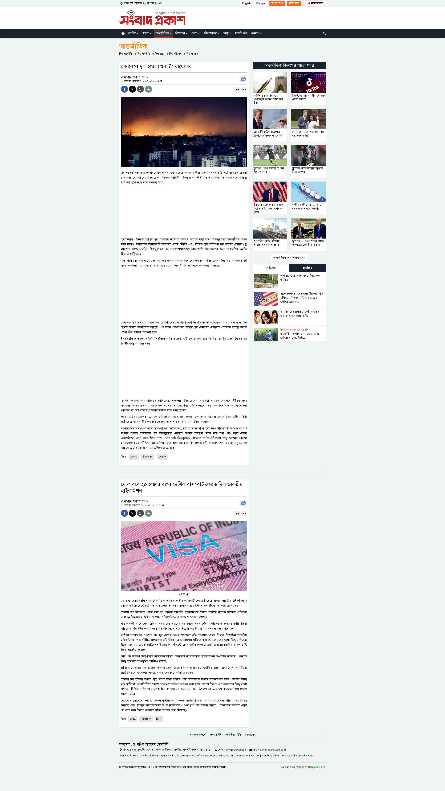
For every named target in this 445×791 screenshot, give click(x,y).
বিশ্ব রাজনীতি (125, 54)
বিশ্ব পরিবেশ (175, 54)
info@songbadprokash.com (269, 749)
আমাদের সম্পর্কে (198, 734)
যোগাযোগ (250, 734)
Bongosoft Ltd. (317, 767)
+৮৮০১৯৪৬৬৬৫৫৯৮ (235, 749)
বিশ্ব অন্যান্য (192, 54)
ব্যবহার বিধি (215, 734)
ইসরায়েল (148, 456)
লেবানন (162, 456)
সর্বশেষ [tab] (271, 268)
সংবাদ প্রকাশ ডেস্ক (136, 77)
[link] (277, 3)
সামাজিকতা (317, 3)
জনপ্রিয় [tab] (307, 268)
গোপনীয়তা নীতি (233, 734)
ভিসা (158, 719)
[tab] (271, 268)
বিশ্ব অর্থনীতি (143, 54)
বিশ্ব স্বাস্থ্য (159, 54)
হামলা (134, 456)
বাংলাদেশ (146, 719)
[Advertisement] (184, 211)
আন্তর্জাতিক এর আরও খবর (289, 258)
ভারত (133, 719)
